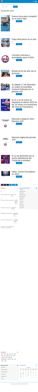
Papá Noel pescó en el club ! (24, 40)
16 (23, 373)
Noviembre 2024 (22, 196)
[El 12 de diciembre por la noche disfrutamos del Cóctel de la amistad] (5, 159)
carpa (11, 355)
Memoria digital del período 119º (24, 138)
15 (20, 373)
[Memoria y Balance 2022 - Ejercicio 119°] (5, 123)
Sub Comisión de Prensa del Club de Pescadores (22, 383)
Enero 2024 (21, 207)
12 (30, 372)
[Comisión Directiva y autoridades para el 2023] (5, 58)
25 (28, 375)
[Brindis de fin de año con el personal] (5, 73)
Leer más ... (19, 21)
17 (25, 373)
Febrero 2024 (21, 206)
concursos (2, 357)
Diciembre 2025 (22, 191)
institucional (10, 357)
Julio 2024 (21, 199)
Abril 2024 (21, 202)
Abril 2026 (21, 189)
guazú (6, 357)
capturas (8, 355)
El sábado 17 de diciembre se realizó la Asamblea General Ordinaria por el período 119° (24, 88)
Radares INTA (3, 376)
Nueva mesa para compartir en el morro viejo (24, 17)
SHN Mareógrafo (4, 371)
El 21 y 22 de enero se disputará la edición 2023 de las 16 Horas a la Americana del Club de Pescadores (24, 103)
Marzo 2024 (21, 204)
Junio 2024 (21, 201)
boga (4, 355)
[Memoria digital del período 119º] (5, 142)
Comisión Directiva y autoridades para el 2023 (23, 56)
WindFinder (3, 374)
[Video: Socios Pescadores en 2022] (5, 174)
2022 (2, 355)
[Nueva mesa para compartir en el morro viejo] (5, 23)
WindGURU (3, 367)
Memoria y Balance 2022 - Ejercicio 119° (23, 120)
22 (20, 375)
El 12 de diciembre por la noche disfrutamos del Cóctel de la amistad (23, 158)
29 (20, 376)
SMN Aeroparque (4, 369)
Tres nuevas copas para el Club (16, 220)
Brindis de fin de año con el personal (24, 72)
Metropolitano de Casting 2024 (15, 214)
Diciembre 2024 (22, 194)
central (14, 355)
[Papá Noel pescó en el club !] (5, 42)
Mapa (2, 378)
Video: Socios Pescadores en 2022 (23, 173)
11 (28, 372)
